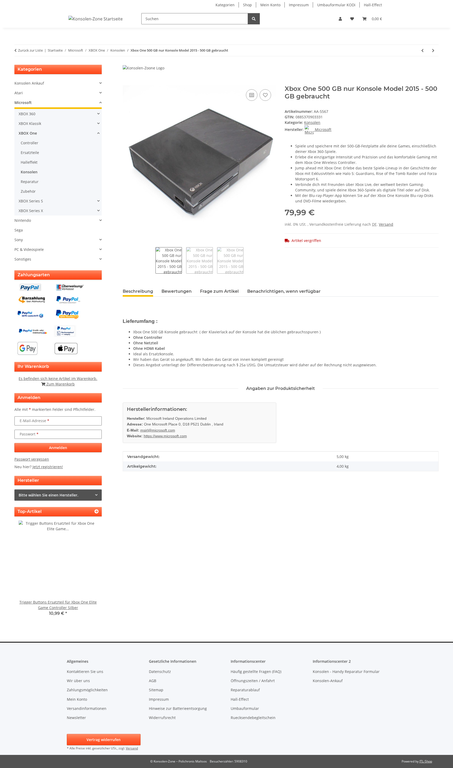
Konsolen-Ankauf (328, 680)
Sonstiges (22, 259)
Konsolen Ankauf (29, 83)
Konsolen (312, 122)
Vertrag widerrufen (104, 739)
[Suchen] (254, 18)
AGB (152, 680)
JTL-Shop (425, 761)
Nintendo (22, 220)
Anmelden (58, 447)
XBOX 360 (27, 113)
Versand (386, 224)
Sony (18, 239)
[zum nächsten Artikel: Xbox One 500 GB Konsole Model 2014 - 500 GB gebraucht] (433, 50)
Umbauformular (245, 708)
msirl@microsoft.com (157, 430)
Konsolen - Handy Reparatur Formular (346, 671)
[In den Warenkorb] (127, 82)
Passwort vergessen (31, 459)
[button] (340, 19)
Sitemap (156, 689)
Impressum (299, 4)
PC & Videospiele (29, 249)
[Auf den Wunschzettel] (265, 95)
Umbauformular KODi (336, 4)
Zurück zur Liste (30, 50)
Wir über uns (78, 680)
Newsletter (76, 717)
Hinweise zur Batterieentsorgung (178, 708)
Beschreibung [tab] (138, 291)
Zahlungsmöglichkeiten (87, 689)
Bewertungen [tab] (176, 291)
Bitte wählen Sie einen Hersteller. (48, 495)
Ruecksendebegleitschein (253, 717)
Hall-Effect (373, 4)
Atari (18, 92)
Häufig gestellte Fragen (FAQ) (256, 671)
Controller (29, 142)
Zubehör (28, 191)
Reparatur (30, 181)
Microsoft (23, 102)
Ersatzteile (30, 152)
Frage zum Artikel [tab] (219, 291)
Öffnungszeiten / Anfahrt (253, 680)
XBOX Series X (31, 210)
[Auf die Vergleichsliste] (251, 95)
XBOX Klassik (30, 123)
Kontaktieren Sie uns (85, 671)
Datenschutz (160, 671)
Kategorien (225, 4)
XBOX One (28, 133)
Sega (18, 230)
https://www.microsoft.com (165, 436)
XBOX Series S (31, 200)
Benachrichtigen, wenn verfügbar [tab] (284, 291)
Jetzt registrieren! (48, 466)
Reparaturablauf (245, 689)
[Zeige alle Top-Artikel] (96, 511)
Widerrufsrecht (162, 717)
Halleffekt (29, 162)
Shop (247, 4)
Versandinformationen (86, 708)
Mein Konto (270, 4)
